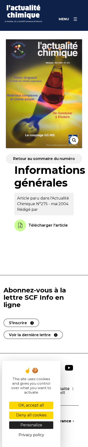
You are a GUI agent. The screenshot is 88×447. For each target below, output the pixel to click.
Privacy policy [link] (31, 435)
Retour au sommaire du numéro (44, 158)
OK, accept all (31, 405)
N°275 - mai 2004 (52, 204)
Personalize (31, 425)
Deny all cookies (31, 415)
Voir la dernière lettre (30, 335)
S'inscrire (18, 323)
